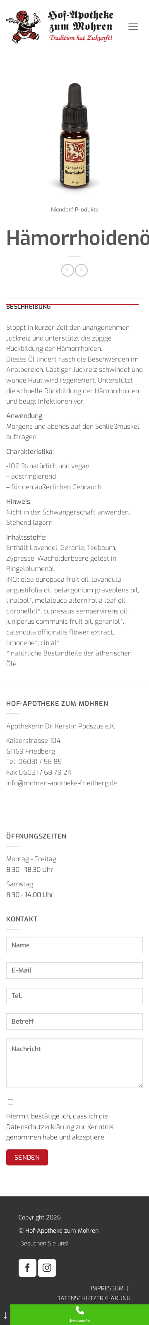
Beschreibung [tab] (28, 307)
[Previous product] (81, 270)
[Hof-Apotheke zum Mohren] (63, 26)
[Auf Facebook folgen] (27, 1268)
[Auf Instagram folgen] (47, 1268)
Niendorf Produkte (75, 209)
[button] (133, 27)
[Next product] (67, 270)
